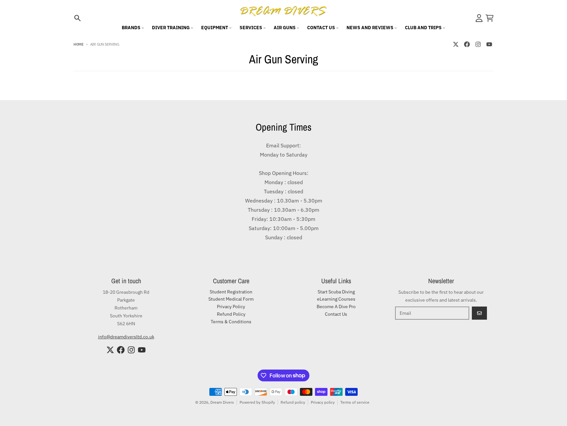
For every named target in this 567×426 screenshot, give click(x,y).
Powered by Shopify (257, 402)
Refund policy (293, 402)
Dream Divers (222, 402)
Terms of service (354, 402)
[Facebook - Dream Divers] (467, 44)
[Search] (77, 18)
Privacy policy (323, 402)
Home (79, 44)
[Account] (479, 18)
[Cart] (490, 18)
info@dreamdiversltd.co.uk (126, 337)
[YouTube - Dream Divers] (489, 44)
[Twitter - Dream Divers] (456, 44)
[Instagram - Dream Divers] (478, 44)
